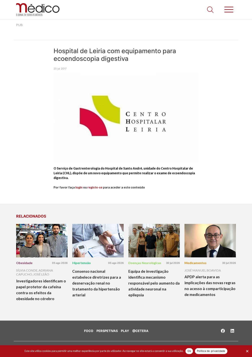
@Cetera (140, 331)
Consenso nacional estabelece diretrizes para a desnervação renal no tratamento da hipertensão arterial (96, 283)
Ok (189, 350)
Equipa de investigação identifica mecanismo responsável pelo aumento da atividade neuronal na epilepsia (154, 283)
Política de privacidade (211, 350)
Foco (88, 331)
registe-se (94, 187)
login (78, 187)
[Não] (247, 351)
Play (125, 331)
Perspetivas (107, 331)
